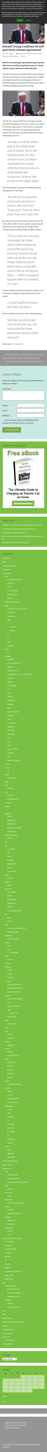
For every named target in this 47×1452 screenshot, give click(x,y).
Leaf (8, 949)
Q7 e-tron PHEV (12, 591)
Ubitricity (10, 753)
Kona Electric (12, 831)
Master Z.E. (11, 1224)
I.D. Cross (10, 1128)
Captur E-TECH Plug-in (14, 999)
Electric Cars (6, 573)
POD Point (10, 730)
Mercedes (8, 889)
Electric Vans (7, 1168)
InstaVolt (10, 704)
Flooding (8, 1253)
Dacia (7, 775)
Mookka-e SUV (12, 1102)
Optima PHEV (12, 864)
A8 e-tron (10, 583)
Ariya (9, 946)
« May (4, 1396)
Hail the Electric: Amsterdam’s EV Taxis (25, 361)
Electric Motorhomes (9, 1161)
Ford (6, 792)
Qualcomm (11, 734)
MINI (6, 925)
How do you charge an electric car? (15, 532)
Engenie (10, 682)
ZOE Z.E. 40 (14, 1013)
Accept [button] (20, 20)
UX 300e (10, 878)
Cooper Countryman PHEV (16, 928)
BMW (6, 606)
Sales (7, 1027)
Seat (6, 1031)
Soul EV (9, 868)
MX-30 (9, 885)
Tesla (7, 1059)
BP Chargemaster (13, 663)
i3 (7, 624)
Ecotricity (10, 678)
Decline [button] (28, 20)
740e (9, 620)
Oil (6, 1260)
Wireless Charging (13, 760)
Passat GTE (11, 1139)
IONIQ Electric (12, 820)
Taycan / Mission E (13, 992)
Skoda (7, 1042)
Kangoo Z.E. (11, 1220)
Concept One (12, 1024)
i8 (7, 638)
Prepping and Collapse (13, 1271)
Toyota (7, 1081)
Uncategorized (7, 1344)
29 (23, 1391)
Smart (7, 1049)
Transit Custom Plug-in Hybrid (17, 1182)
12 (5, 1384)
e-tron (9, 587)
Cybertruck (11, 1062)
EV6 (8, 853)
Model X (10, 1074)
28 (17, 1391)
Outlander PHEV (12, 939)
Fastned (10, 697)
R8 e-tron (10, 598)
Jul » (4, 1401)
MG (6, 914)
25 (41, 1387)
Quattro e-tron (12, 594)
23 (29, 1387)
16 (29, 1384)
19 (5, 1387)
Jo (24, 56)
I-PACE (9, 838)
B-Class (10, 896)
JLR (6, 842)
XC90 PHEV (11, 1157)
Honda (7, 806)
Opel (6, 956)
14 (17, 1384)
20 (11, 1387)
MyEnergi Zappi (12, 712)
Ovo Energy (11, 723)
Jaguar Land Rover (11, 835)
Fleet (4, 1311)
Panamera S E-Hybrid (14, 988)
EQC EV (9, 907)
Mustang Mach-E (13, 799)
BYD (6, 649)
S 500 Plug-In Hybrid (14, 911)
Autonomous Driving (12, 602)
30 (29, 1391)
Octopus (10, 715)
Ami (8, 771)
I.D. (8, 1120)
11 (41, 1380)
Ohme (9, 719)
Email (5, 410)
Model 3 (10, 1066)
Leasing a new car (13, 1296)
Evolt (9, 693)
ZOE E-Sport (11, 1017)
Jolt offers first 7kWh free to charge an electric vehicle (22, 525)
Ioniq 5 (9, 816)
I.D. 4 (8, 1235)
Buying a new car (13, 1289)
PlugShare (11, 727)
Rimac (7, 1020)
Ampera (10, 1091)
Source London (12, 749)
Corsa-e (10, 959)
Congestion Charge (9, 566)
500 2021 (10, 788)
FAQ (3, 1283)
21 (17, 1387)
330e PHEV (11, 612)
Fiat (6, 785)
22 (23, 1387)
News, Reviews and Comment (13, 1322)
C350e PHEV (11, 899)
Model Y (10, 1077)
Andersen (10, 659)
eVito (9, 1196)
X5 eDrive (10, 645)
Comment (7, 389)
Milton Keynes (7, 1318)
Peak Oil (8, 1264)
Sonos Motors (10, 1340)
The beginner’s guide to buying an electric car (18, 529)
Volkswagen (9, 1106)
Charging (8, 656)
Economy (8, 1245)
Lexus (7, 875)
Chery (7, 764)
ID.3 (8, 1135)
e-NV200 (10, 1210)
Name (5, 405)
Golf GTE (10, 1117)
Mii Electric (11, 1038)
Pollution (8, 1268)
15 (23, 1384)
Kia (6, 846)
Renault (7, 995)
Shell (9, 741)
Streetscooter (12, 1175)
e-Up (9, 1113)
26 (5, 1391)
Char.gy (10, 667)
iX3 (8, 642)
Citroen (7, 768)
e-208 (9, 974)
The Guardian (17, 344)
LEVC (6, 1186)
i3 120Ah (13, 627)
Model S (10, 1070)
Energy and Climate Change (27, 53)
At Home (10, 1303)
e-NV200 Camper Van (14, 1213)
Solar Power (9, 1275)
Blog (4, 562)
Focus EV (10, 795)
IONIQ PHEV (11, 824)
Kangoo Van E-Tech (14, 1006)
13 (11, 1384)
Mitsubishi (8, 936)
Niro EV (9, 856)
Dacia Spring (11, 778)
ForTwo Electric (12, 1055)
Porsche (8, 981)
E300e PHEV (11, 903)
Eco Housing (9, 1241)
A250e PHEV (11, 892)
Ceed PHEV (11, 849)
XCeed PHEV (11, 871)
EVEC (6, 781)
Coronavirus (6, 569)
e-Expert (10, 977)
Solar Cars (6, 1337)
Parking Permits (8, 1329)
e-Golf (9, 1109)
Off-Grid (7, 1256)
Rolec (9, 738)
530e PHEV (11, 616)
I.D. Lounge (11, 1132)
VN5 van (10, 1189)
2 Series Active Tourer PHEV (17, 609)
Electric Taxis (7, 1165)
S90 (8, 1150)
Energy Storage (10, 1249)
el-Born (9, 1034)
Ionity (9, 708)
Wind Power (9, 1279)
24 (35, 1387)
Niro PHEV (10, 860)
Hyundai (7, 813)
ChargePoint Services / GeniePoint (19, 674)
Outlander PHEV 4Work (15, 1203)
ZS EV (9, 921)
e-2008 (9, 970)
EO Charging (11, 685)
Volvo (7, 1147)
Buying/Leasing (10, 1286)
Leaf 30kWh (14, 952)
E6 (8, 652)
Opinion (5, 1326)
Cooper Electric (12, 932)
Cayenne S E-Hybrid (14, 984)
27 (11, 1391)
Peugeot (8, 967)
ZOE (8, 1010)
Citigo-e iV (10, 1045)
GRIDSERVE (11, 700)
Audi (6, 576)
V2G (8, 756)
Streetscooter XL (13, 1178)
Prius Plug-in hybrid (14, 1084)
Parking (7, 963)
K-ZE (8, 1002)
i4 (7, 634)
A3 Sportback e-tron (14, 579)
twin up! (10, 1143)
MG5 (8, 917)
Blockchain (6, 558)
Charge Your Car (13, 670)
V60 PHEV (10, 1153)
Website (5, 415)
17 (35, 1384)
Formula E (8, 803)
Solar (9, 745)
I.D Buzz (10, 1231)
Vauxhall (7, 1088)
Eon (8, 689)
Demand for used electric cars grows (15, 542)
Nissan (7, 942)
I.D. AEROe (11, 1124)
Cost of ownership (13, 1293)
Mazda (7, 882)
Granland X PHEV (13, 1099)
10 (35, 1380)
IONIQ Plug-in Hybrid (14, 828)
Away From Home (13, 1307)
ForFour (10, 1052)
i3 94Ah (12, 631)
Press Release (7, 1333)
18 (41, 1384)
